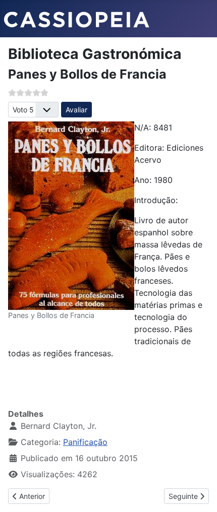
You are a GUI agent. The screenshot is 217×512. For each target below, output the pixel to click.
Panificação (85, 442)
